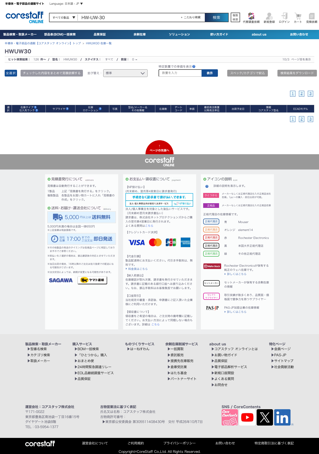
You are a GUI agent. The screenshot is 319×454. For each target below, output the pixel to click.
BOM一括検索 (88, 349)
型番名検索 (38, 349)
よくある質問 (224, 379)
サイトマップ (283, 361)
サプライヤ (59, 109)
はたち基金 (178, 373)
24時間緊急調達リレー (94, 367)
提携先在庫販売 (181, 361)
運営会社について (95, 443)
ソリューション (179, 34)
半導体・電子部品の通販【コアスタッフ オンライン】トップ (43, 43)
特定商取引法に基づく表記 (274, 443)
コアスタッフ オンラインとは (236, 349)
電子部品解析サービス (230, 367)
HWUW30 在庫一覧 (99, 43)
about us (259, 34)
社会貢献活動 (284, 367)
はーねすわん (139, 349)
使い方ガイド (219, 34)
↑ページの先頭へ (159, 148)
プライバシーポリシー (179, 443)
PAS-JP (280, 355)
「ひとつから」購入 (92, 355)
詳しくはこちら (237, 273)
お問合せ (220, 385)
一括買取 (177, 349)
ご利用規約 (136, 443)
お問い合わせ (299, 34)
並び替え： (95, 73)
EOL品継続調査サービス (96, 373)
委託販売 (177, 355)
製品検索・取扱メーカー (20, 34)
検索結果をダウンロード (297, 73)
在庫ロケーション (90, 109)
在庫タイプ (27, 107)
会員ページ (282, 349)
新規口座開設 (224, 373)
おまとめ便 (86, 361)
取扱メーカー (40, 361)
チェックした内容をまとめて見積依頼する (52, 73)
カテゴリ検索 (40, 355)
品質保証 (100, 34)
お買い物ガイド (225, 355)
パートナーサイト (183, 379)
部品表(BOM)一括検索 (60, 34)
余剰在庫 (140, 34)
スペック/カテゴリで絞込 (247, 73)
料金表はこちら (138, 268)
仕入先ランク (27, 110)
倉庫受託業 (178, 367)
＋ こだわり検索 (190, 17)
